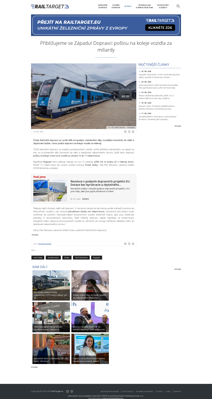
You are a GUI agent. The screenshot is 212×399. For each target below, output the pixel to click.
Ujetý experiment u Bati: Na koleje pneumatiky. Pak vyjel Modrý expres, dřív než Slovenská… (158, 86)
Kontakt (177, 391)
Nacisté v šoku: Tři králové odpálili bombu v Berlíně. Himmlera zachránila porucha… (157, 107)
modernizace (53, 257)
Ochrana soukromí (144, 391)
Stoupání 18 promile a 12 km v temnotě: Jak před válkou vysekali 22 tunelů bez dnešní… (159, 76)
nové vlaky (38, 257)
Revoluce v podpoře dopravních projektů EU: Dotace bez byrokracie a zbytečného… (100, 183)
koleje (66, 257)
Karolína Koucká (44, 244)
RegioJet (96, 257)
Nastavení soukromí (110, 391)
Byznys (85, 199)
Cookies (159, 391)
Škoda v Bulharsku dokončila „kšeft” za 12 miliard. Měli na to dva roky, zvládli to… (156, 97)
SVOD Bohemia (81, 257)
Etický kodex (127, 391)
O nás (168, 391)
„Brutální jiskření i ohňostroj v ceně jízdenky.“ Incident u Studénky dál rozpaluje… (158, 118)
